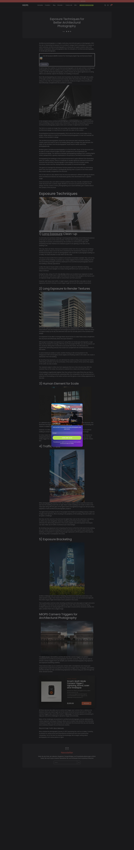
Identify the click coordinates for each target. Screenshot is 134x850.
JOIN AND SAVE (67, 438)
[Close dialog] (81, 405)
